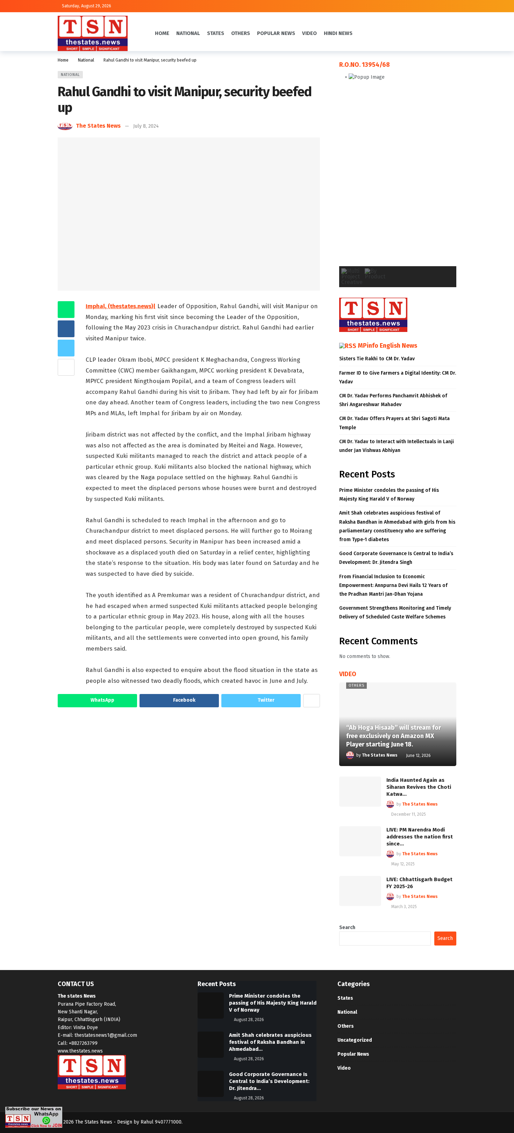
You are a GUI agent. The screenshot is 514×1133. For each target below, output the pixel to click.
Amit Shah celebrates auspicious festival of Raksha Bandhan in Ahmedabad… (270, 1042)
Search (347, 927)
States (345, 998)
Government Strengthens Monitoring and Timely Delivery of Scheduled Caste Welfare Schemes (395, 612)
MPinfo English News (387, 345)
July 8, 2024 (146, 126)
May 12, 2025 (403, 864)
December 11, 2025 (408, 814)
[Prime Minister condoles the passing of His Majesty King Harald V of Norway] (211, 1005)
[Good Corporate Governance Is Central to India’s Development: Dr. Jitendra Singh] (211, 1084)
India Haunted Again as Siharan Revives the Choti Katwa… (418, 787)
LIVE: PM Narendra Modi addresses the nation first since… (419, 837)
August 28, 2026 (249, 1019)
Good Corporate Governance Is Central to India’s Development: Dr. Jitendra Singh (396, 558)
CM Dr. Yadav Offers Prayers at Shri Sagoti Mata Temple (394, 423)
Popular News (353, 1054)
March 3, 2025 (404, 906)
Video (344, 1068)
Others (356, 685)
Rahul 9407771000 (161, 1122)
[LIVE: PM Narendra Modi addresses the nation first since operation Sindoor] (360, 841)
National (70, 74)
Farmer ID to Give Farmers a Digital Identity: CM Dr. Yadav (397, 377)
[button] (350, 179)
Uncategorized (354, 1040)
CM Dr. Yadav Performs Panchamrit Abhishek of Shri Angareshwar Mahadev (393, 400)
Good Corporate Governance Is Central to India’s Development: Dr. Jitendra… (269, 1081)
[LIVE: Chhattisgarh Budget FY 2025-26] (360, 891)
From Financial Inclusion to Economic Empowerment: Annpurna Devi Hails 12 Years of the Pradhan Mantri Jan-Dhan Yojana (393, 585)
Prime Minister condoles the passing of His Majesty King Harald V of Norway (389, 494)
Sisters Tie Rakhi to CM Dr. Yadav (377, 359)
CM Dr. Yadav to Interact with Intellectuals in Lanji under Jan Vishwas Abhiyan (396, 446)
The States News (98, 125)
